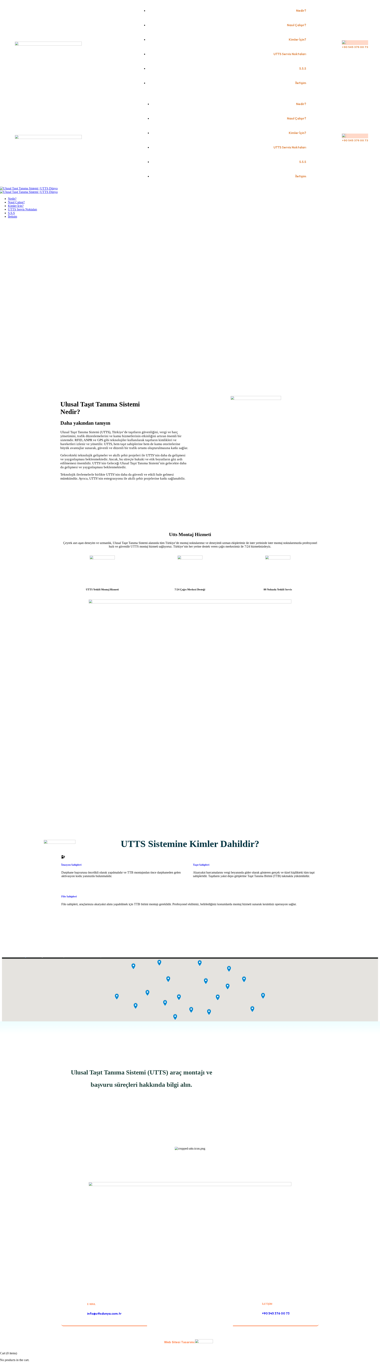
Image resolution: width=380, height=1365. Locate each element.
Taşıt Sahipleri (201, 864)
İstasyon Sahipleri (71, 864)
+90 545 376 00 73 (355, 47)
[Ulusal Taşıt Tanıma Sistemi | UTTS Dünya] (29, 188)
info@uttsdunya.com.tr (104, 1313)
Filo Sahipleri (69, 896)
